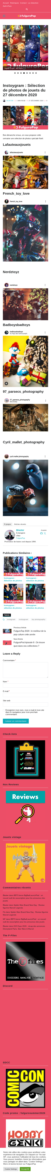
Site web (6, 701)
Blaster (10, 100)
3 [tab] (21, 73)
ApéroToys (7, 6)
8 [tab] (36, 73)
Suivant (45, 47)
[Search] (27, 9)
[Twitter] (44, 533)
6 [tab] (30, 73)
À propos (7, 524)
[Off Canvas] (4, 16)
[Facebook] (41, 533)
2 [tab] (18, 73)
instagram (11, 619)
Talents (7, 615)
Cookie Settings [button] (11, 1169)
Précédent (6, 47)
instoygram (23, 619)
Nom (5, 681)
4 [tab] (24, 73)
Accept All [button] (25, 1169)
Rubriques (14, 3)
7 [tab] (33, 73)
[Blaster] (9, 535)
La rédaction (33, 3)
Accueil (6, 3)
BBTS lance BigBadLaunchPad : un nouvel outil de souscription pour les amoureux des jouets (24, 898)
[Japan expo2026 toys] (25, 47)
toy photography (38, 619)
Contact (23, 3)
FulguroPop (20, 538)
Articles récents (20, 524)
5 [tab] (27, 73)
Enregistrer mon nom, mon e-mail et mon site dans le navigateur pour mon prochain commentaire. (24, 712)
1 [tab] (15, 73)
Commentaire (9, 660)
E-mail (6, 691)
